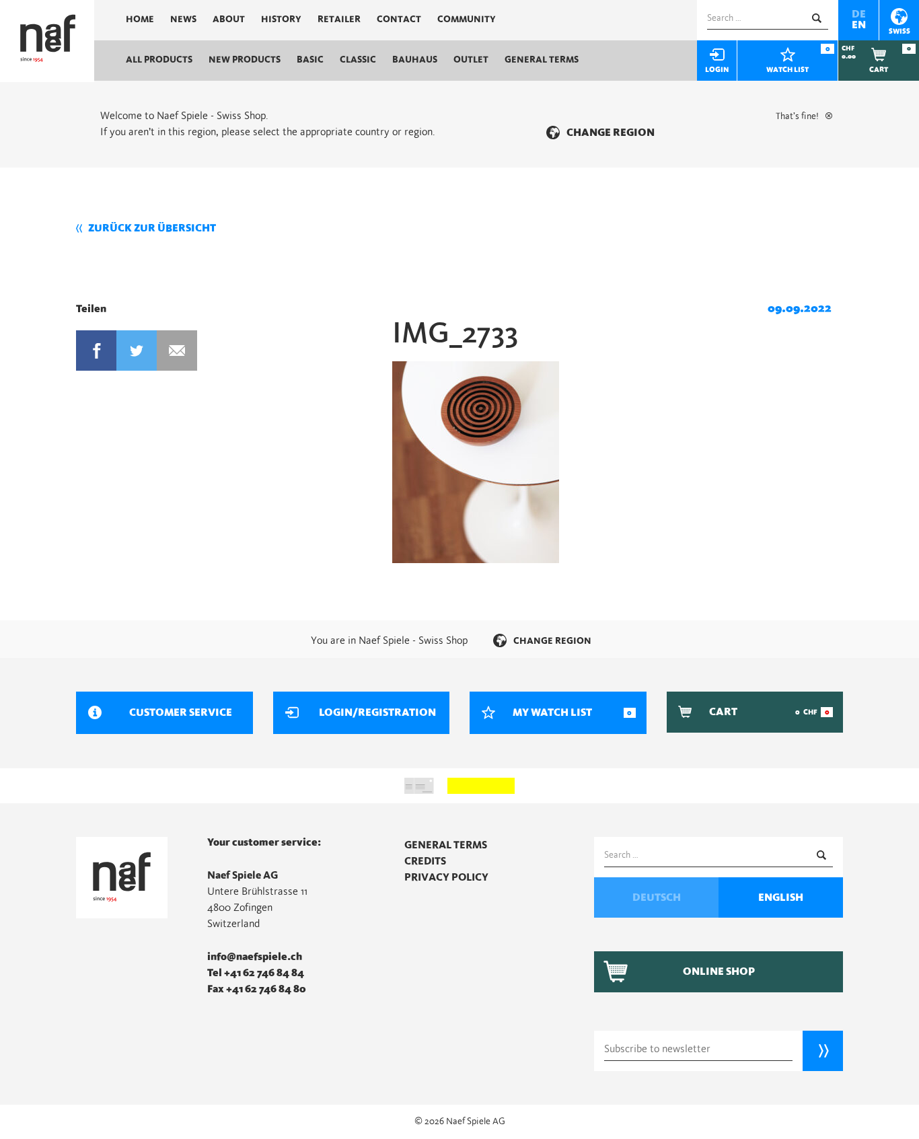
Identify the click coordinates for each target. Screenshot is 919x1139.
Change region (610, 132)
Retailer (339, 19)
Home (140, 19)
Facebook (96, 350)
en (859, 25)
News (183, 19)
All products (159, 60)
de (859, 14)
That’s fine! (797, 116)
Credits (425, 861)
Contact (399, 19)
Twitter (136, 350)
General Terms (542, 60)
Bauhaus (414, 60)
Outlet (470, 60)
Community (466, 19)
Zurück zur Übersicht (152, 228)
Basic (310, 60)
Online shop (719, 971)
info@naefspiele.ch (254, 956)
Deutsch (656, 897)
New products (245, 60)
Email (177, 350)
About (229, 19)
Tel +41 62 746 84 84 (255, 972)
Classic (358, 60)
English (780, 897)
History (281, 19)
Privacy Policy (446, 877)
